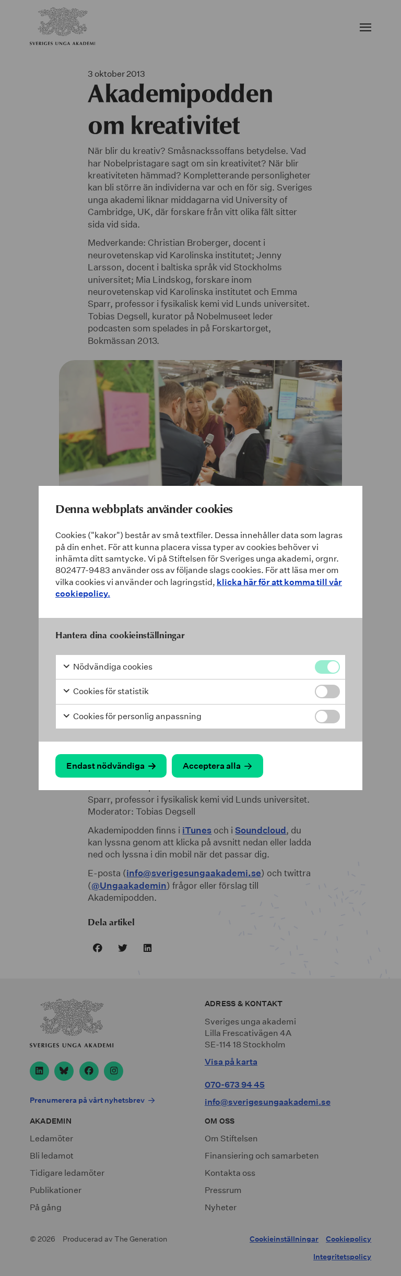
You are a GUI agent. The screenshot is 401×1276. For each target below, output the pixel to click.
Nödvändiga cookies (112, 667)
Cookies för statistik (110, 691)
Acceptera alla (212, 766)
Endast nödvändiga (105, 766)
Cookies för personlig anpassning (137, 716)
